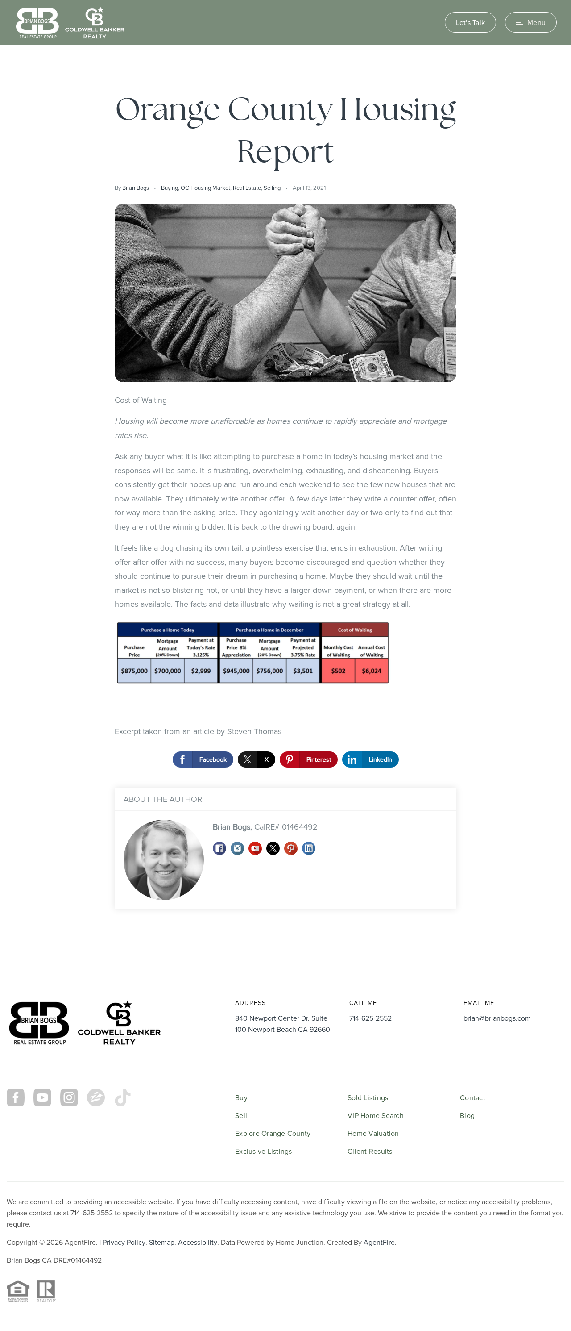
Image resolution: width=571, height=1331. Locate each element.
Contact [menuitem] (472, 1097)
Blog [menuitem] (467, 1115)
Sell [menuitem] (241, 1115)
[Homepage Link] (70, 21)
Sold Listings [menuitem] (368, 1097)
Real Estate (247, 188)
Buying (169, 188)
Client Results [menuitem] (370, 1151)
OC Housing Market (205, 188)
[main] (285, 507)
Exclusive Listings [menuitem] (263, 1151)
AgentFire (379, 1242)
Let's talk (470, 22)
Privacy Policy (124, 1242)
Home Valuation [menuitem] (373, 1133)
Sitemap (161, 1242)
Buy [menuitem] (241, 1097)
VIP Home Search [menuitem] (376, 1115)
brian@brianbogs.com (497, 1018)
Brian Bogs (135, 188)
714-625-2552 (370, 1018)
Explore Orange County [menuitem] (272, 1133)
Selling (272, 188)
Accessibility (197, 1242)
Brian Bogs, (265, 826)
